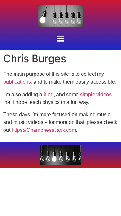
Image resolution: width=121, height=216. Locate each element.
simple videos (96, 94)
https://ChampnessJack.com (44, 130)
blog (49, 94)
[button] (60, 39)
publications (17, 82)
